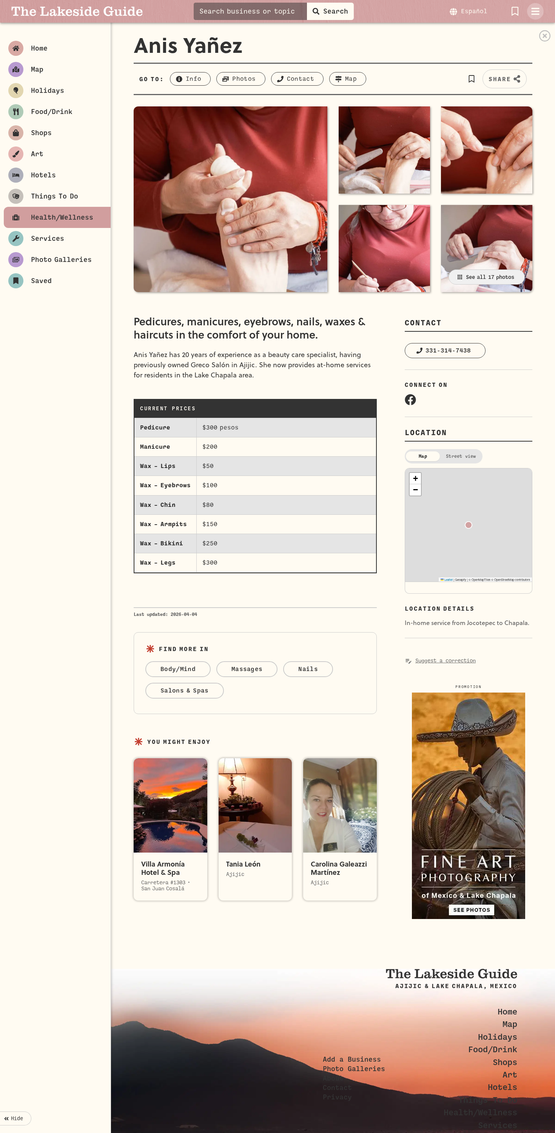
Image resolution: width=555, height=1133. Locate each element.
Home (507, 1011)
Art (510, 1074)
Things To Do (487, 1100)
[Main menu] (535, 11)
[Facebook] (410, 399)
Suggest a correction (445, 660)
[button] (471, 79)
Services (497, 1125)
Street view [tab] (461, 456)
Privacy (337, 1097)
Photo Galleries (354, 1069)
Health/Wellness (480, 1112)
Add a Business (352, 1059)
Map (510, 1024)
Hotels (502, 1087)
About (333, 1078)
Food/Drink (492, 1049)
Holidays (497, 1037)
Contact (337, 1087)
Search (335, 11)
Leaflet (448, 579)
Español (474, 11)
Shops (505, 1062)
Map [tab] (423, 456)
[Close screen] (544, 36)
